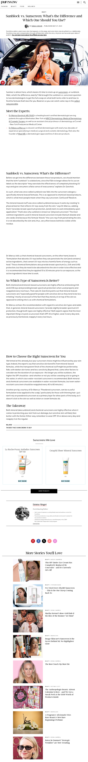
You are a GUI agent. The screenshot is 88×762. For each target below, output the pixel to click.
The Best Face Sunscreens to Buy (19, 428)
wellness (31, 6)
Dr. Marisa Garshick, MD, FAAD (21, 116)
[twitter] (44, 541)
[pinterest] (3, 83)
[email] (55, 541)
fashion (4, 6)
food (22, 6)
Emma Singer (37, 26)
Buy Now (22, 481)
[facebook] (38, 541)
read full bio (36, 523)
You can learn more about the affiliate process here (29, 35)
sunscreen (63, 92)
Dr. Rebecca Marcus (17, 128)
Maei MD (22, 134)
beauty (14, 6)
